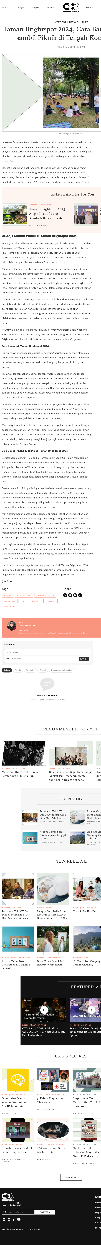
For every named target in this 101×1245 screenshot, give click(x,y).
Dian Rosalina (27, 625)
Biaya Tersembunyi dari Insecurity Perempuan (50, 963)
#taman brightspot (24, 595)
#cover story (50, 601)
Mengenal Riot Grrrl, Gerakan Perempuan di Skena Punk (21, 774)
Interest (6, 8)
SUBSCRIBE (44, 1212)
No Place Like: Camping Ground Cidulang (87, 963)
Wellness (16, 908)
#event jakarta (9, 601)
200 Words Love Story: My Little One (51, 1150)
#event (23, 601)
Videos (50, 8)
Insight (21, 8)
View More (71, 1177)
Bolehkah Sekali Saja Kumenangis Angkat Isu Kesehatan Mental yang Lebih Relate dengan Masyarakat (70, 778)
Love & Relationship (55, 1144)
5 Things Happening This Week (50, 1100)
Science (50, 908)
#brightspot (35, 601)
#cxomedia (8, 595)
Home (85, 958)
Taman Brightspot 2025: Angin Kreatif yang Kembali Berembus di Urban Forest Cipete (47, 216)
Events (89, 8)
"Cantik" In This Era (84, 911)
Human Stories (88, 908)
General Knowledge (20, 958)
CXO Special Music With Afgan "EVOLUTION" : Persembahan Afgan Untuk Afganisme (43, 1032)
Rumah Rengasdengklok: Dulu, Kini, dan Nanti (18, 1150)
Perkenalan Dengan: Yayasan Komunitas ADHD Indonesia (14, 1102)
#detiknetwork (9, 607)
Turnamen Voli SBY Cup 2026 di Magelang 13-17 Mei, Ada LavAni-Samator (53, 816)
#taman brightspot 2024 (45, 595)
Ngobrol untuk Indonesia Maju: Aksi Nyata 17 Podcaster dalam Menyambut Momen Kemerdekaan (87, 1156)
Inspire (35, 8)
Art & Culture (79, 22)
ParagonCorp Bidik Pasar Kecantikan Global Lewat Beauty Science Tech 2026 (52, 914)
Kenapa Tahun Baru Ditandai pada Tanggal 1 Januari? (53, 835)
